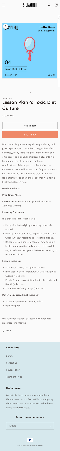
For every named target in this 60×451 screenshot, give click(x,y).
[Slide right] (36, 92)
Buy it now (30, 134)
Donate (10, 355)
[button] (3, 5)
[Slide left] (23, 92)
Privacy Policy (13, 369)
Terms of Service (14, 376)
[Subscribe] (50, 425)
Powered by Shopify (36, 445)
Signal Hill (26, 445)
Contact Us (11, 362)
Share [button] (9, 330)
